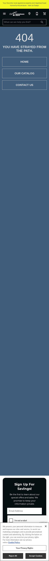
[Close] (46, 526)
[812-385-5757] (37, 13)
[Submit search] (42, 22)
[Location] (29, 13)
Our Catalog (24, 73)
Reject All (13, 556)
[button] (4, 13)
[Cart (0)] (44, 13)
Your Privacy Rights (24, 548)
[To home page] (16, 13)
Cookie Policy (14, 542)
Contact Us (24, 84)
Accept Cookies (35, 556)
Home (24, 61)
